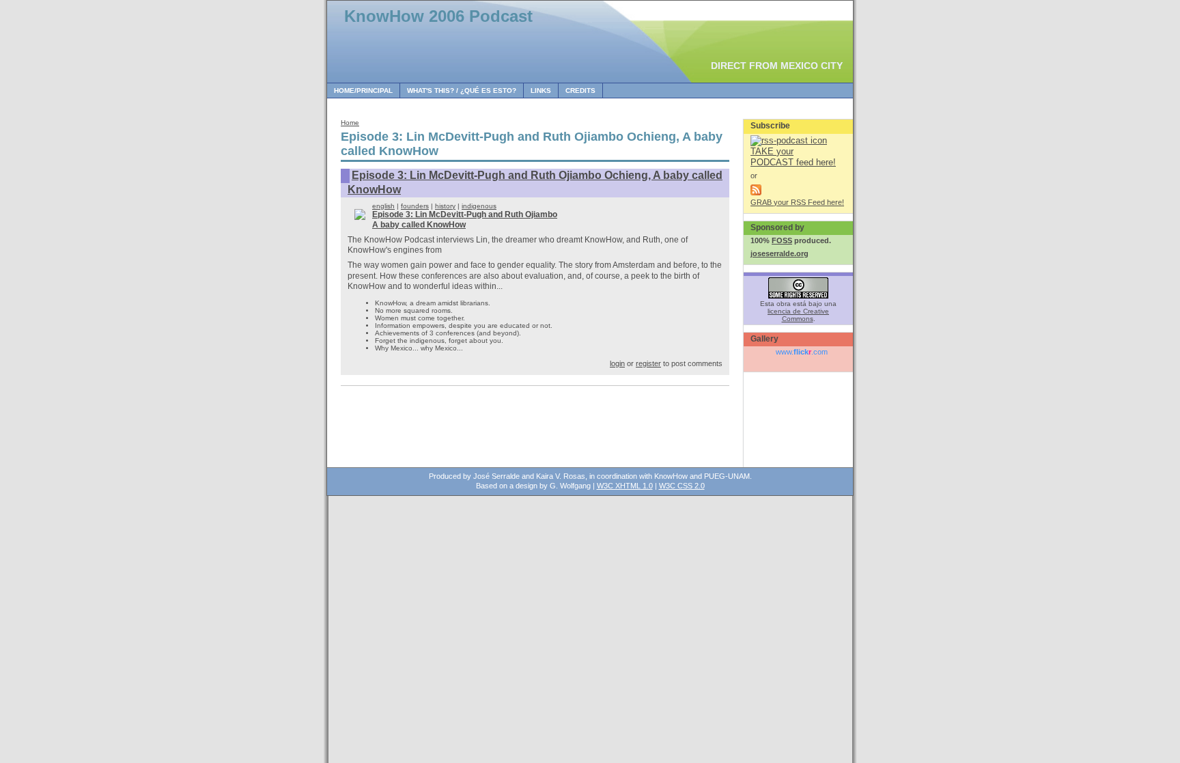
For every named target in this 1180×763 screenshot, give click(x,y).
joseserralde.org (779, 253)
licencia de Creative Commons (798, 314)
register (648, 363)
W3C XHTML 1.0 (625, 486)
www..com (802, 352)
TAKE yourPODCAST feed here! (793, 156)
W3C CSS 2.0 (682, 486)
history (445, 206)
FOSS (782, 240)
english (383, 206)
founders (415, 206)
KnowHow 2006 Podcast (438, 16)
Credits (580, 90)
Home (350, 122)
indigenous (479, 206)
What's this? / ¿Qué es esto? (461, 90)
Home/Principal (363, 90)
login (617, 363)
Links (541, 90)
